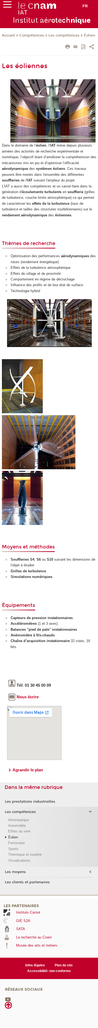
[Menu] (7, 5)
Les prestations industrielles (30, 801)
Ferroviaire (16, 843)
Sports (13, 849)
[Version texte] (75, 47)
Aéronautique (18, 820)
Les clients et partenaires (27, 882)
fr (85, 6)
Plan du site (64, 965)
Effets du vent (19, 831)
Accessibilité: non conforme (49, 971)
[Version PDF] (83, 47)
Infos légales (35, 965)
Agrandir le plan (28, 770)
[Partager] (91, 47)
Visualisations (19, 860)
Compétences (31, 35)
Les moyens (15, 872)
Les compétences (63, 35)
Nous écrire (28, 697)
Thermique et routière (25, 854)
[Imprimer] (67, 47)
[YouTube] (8, 999)
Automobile (17, 826)
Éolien (89, 35)
